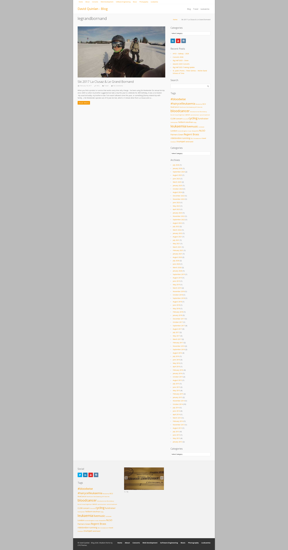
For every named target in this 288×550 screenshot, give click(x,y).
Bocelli (173, 115)
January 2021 (177, 254)
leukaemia (178, 126)
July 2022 (176, 226)
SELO (192, 138)
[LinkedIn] (173, 41)
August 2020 (177, 257)
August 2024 (177, 192)
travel (204, 138)
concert (179, 118)
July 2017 (176, 332)
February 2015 (178, 394)
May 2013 (176, 438)
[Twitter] (80, 475)
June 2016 (176, 360)
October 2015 (178, 377)
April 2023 (176, 209)
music (190, 131)
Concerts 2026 (178, 57)
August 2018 (177, 302)
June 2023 (176, 202)
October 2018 (178, 295)
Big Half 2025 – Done (180, 60)
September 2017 (179, 326)
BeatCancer (175, 107)
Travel (106, 86)
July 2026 (176, 165)
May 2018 (176, 308)
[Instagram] (183, 41)
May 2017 (176, 336)
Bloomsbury (203, 111)
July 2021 (176, 240)
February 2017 (178, 343)
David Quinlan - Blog (93, 9)
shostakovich (197, 138)
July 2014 (176, 408)
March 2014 (177, 418)
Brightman (181, 115)
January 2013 (177, 442)
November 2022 (179, 216)
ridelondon (176, 138)
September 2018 (179, 298)
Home (175, 19)
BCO (204, 104)
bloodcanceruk (194, 111)
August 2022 (177, 223)
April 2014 (176, 414)
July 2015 (176, 384)
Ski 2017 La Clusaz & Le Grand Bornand (106, 81)
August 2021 (177, 237)
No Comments (118, 86)
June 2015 (176, 387)
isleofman (189, 122)
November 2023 (179, 199)
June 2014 (176, 411)
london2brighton (183, 131)
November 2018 (179, 291)
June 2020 (176, 264)
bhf (196, 107)
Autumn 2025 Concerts (181, 64)
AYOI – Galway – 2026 (181, 54)
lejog (194, 122)
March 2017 (177, 339)
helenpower (174, 122)
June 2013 (176, 435)
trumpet (181, 141)
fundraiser (203, 118)
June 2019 (176, 281)
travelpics (173, 142)
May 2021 (176, 243)
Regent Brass (191, 134)
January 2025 (177, 185)
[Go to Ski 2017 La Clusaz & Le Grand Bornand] (121, 51)
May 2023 (176, 206)
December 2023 (178, 196)
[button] (161, 477)
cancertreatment (205, 115)
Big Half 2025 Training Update (184, 67)
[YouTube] (178, 41)
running (186, 138)
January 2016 (177, 373)
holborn (181, 122)
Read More (84, 103)
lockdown (201, 127)
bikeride (199, 107)
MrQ (98, 86)
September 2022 (179, 219)
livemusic (192, 126)
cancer (187, 115)
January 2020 (177, 271)
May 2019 (176, 284)
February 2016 (178, 370)
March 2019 (177, 288)
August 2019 (177, 278)
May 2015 (176, 390)
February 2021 (178, 250)
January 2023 (177, 213)
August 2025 (177, 175)
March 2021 (177, 247)
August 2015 (177, 380)
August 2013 (177, 428)
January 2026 (177, 168)
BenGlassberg (190, 107)
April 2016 (176, 366)
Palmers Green (177, 134)
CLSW (173, 118)
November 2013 (179, 425)
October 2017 (178, 322)
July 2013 (176, 431)
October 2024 (178, 189)
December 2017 (178, 319)
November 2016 (179, 346)
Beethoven (183, 107)
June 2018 (176, 305)
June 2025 (176, 179)
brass (176, 115)
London (174, 130)
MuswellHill (195, 131)
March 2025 (177, 182)
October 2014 (178, 404)
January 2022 (177, 233)
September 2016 (179, 349)
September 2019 (179, 274)
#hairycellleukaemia (183, 103)
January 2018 (177, 315)
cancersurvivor (194, 115)
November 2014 (179, 401)
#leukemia (199, 104)
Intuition (102, 543)
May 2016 (176, 363)
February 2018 (178, 312)
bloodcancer (180, 111)
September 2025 (179, 172)
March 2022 (177, 230)
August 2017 (177, 329)
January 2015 (177, 397)
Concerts (185, 119)
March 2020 (177, 267)
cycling (193, 118)
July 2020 (176, 261)
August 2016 (177, 353)
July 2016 (176, 356)
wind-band (189, 142)
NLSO (202, 130)
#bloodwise (178, 99)
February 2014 (178, 421)
